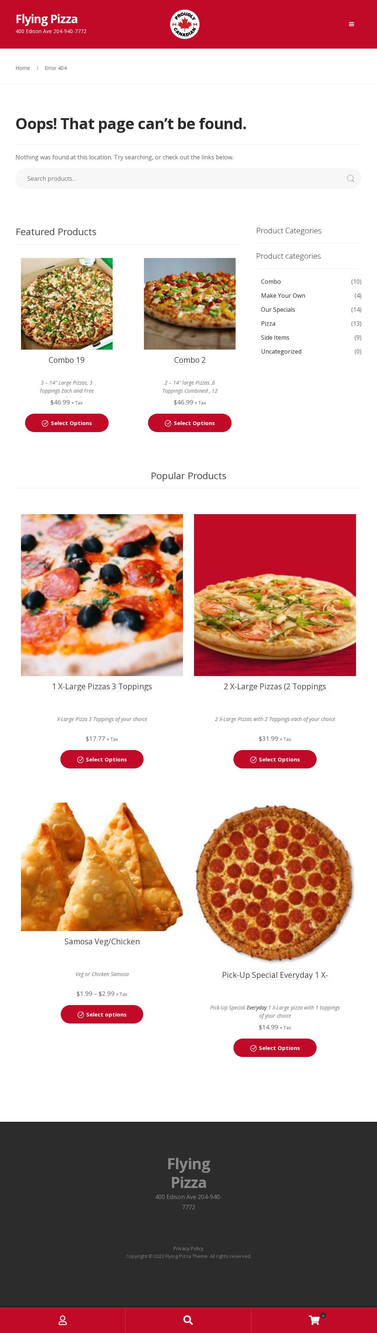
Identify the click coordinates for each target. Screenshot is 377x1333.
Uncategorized (281, 351)
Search (354, 178)
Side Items (275, 337)
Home (22, 67)
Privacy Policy (188, 1248)
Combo (271, 281)
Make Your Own (283, 295)
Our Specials (278, 309)
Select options (106, 1014)
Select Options (71, 423)
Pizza (268, 323)
